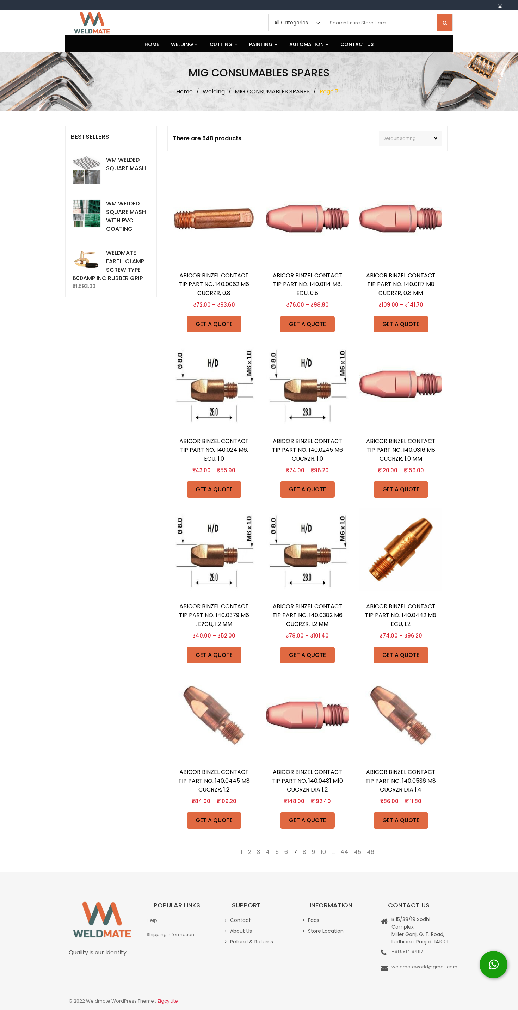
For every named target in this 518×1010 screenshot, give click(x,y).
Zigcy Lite (167, 1001)
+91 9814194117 (407, 951)
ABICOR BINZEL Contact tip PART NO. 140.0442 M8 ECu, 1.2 (400, 615)
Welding (183, 44)
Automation (307, 44)
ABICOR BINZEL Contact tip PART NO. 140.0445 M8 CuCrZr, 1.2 (214, 781)
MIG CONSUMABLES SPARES (272, 91)
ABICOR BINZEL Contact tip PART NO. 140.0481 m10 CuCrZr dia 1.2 (307, 781)
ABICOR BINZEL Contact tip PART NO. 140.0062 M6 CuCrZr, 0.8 (214, 284)
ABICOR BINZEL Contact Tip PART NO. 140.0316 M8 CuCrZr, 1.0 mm (401, 450)
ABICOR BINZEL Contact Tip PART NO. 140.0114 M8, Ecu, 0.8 (307, 284)
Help (152, 920)
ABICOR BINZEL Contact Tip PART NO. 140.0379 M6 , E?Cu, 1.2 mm (214, 615)
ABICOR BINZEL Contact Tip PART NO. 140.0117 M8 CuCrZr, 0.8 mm (401, 284)
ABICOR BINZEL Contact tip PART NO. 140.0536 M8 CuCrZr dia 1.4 (400, 781)
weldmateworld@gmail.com (424, 966)
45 (357, 852)
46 (370, 852)
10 (323, 852)
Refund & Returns (251, 941)
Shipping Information (170, 934)
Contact (240, 920)
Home (151, 44)
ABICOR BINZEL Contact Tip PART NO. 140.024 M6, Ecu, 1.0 (214, 450)
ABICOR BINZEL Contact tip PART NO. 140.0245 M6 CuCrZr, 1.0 (307, 450)
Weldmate (91, 22)
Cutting (222, 44)
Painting (261, 44)
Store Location (326, 931)
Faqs (313, 920)
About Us (241, 931)
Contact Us (357, 44)
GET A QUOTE (214, 324)
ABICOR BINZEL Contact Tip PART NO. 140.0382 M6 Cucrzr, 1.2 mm (307, 615)
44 (344, 852)
